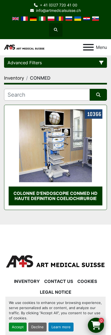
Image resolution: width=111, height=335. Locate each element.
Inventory (27, 281)
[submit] (98, 95)
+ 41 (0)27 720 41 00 (58, 5)
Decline (37, 327)
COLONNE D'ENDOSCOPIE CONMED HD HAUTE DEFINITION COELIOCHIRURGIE (55, 196)
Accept (18, 327)
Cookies (87, 281)
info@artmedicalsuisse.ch (58, 10)
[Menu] (88, 47)
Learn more (61, 327)
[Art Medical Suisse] (55, 261)
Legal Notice (55, 292)
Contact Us (58, 281)
